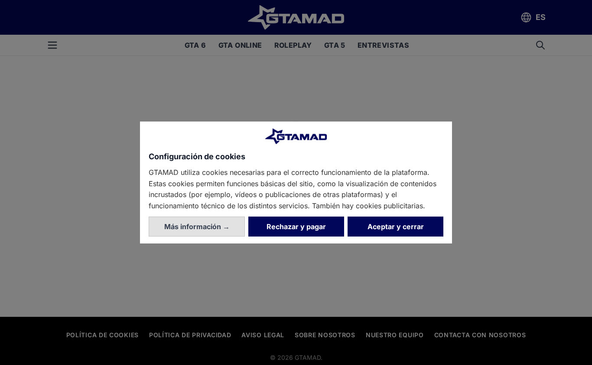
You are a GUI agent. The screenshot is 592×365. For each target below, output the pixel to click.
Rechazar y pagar (296, 226)
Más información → (197, 226)
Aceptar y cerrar (396, 226)
